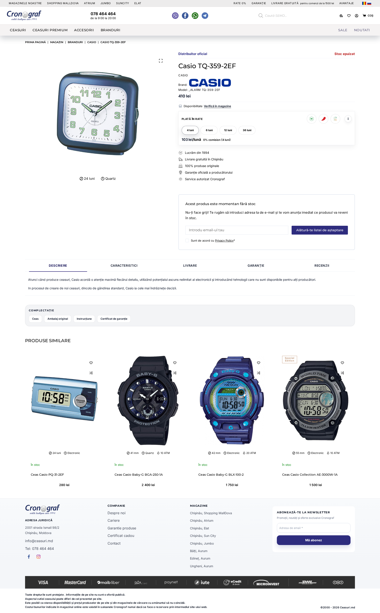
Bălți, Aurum (198, 551)
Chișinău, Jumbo (202, 543)
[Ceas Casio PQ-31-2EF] (64, 400)
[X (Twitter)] (175, 15)
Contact (114, 543)
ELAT (137, 3)
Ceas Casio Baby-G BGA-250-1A (139, 474)
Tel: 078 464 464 (39, 548)
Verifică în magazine (217, 106)
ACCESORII (84, 30)
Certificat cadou (121, 535)
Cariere (114, 520)
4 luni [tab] (190, 130)
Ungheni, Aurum (201, 566)
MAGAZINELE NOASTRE (25, 3)
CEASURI (18, 30)
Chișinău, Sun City (203, 536)
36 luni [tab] (247, 130)
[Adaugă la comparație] (91, 372)
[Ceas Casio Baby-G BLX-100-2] (231, 400)
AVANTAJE (346, 3)
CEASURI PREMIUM (50, 30)
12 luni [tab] (228, 130)
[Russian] (369, 3)
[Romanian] (364, 3)
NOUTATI (362, 30)
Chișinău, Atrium (201, 520)
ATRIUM (89, 3)
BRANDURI (111, 30)
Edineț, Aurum (200, 558)
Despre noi (117, 513)
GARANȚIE (259, 3)
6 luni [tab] (209, 130)
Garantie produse (122, 528)
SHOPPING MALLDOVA (63, 3)
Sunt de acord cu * (213, 240)
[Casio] (210, 83)
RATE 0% (240, 3)
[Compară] (341, 15)
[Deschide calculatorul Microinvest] (311, 119)
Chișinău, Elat (199, 528)
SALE (342, 30)
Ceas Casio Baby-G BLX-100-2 (221, 474)
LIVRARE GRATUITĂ (302, 3)
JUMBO (105, 3)
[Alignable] (185, 15)
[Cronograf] (66, 509)
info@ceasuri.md (39, 541)
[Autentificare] (356, 15)
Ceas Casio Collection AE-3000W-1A (310, 474)
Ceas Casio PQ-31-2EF (47, 474)
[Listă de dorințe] (349, 15)
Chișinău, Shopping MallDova (211, 513)
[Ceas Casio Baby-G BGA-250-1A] (148, 400)
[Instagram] (205, 15)
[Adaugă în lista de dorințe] (91, 362)
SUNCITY (122, 3)
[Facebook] (195, 15)
